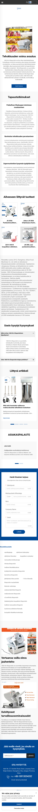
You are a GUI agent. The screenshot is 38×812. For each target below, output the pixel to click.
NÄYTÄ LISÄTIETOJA (9, 210)
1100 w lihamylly (27, 578)
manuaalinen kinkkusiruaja (12, 560)
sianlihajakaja (8, 552)
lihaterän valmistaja (10, 586)
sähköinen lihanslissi (10, 556)
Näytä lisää (6, 418)
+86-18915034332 (23, 776)
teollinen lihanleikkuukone (11, 567)
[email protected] (21, 780)
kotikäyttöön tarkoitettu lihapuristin (14, 571)
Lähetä (19, 532)
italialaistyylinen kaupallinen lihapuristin (15, 601)
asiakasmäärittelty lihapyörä (12, 590)
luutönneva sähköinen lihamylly (13, 608)
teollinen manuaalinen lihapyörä (13, 605)
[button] (12, 424)
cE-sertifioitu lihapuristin (11, 597)
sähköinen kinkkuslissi (22, 552)
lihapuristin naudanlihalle (11, 582)
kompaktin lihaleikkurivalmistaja (13, 612)
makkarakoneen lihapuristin (12, 593)
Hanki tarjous (19, 86)
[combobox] (9, 496)
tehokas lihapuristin (10, 563)
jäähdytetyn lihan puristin (11, 578)
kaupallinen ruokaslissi (26, 556)
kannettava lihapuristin (11, 575)
